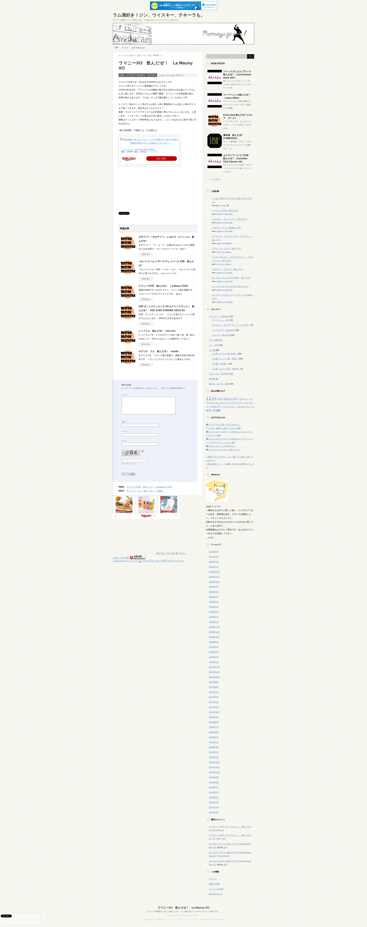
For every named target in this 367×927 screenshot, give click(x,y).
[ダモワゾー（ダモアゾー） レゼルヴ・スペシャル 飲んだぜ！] (128, 249)
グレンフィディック (231, 402)
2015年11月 (214, 767)
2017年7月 (214, 692)
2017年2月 (214, 707)
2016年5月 (214, 737)
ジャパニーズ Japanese (223, 252)
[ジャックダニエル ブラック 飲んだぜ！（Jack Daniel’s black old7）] (214, 83)
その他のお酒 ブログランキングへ (126, 561)
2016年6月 (214, 732)
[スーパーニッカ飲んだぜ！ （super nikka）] (214, 106)
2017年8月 (214, 687)
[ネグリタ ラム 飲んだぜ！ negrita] (128, 364)
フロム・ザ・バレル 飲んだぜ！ (227, 248)
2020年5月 (214, 602)
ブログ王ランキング (152, 561)
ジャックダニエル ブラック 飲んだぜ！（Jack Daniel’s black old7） (238, 74)
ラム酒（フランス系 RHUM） (171, 75)
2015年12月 (214, 762)
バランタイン (229, 407)
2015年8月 (214, 782)
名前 (124, 422)
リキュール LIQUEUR (219, 374)
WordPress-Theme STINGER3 (183, 915)
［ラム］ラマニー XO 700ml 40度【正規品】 (138, 149)
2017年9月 (214, 682)
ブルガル (240, 407)
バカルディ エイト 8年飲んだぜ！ (227, 228)
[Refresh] (142, 451)
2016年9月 (214, 717)
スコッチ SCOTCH (221, 335)
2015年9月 (214, 777)
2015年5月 (214, 797)
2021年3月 (214, 562)
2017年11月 (214, 672)
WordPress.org (215, 894)
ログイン (213, 879)
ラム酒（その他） (220, 364)
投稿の (214, 884)
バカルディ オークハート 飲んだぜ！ (230, 219)
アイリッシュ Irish (221, 320)
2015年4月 (214, 802)
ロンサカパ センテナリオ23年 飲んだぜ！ (231, 278)
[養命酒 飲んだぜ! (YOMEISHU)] (214, 147)
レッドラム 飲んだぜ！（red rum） (158, 331)
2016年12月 (214, 712)
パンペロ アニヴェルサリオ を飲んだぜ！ (230, 286)
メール (125, 431)
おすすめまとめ (138, 48)
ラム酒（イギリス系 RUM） (224, 243)
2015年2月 (214, 812)
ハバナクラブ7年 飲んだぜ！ (225, 210)
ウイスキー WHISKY (219, 316)
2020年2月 (214, 617)
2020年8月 (214, 592)
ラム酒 (212, 350)
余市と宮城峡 (213, 410)
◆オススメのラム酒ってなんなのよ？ (223, 424)
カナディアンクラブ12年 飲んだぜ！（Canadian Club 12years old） (237, 158)
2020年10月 (214, 582)
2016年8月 (214, 722)
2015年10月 (214, 772)
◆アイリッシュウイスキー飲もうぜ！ (223, 449)
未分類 (212, 379)
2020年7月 (214, 597)
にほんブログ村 (121, 558)
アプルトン (242, 398)
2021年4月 (214, 557)
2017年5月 (214, 702)
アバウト (125, 48)
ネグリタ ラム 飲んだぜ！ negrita (158, 351)
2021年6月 (214, 552)
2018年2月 (214, 657)
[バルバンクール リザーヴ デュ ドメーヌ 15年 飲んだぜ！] (128, 274)
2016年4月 (214, 742)
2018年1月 (214, 662)
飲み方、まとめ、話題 (222, 205)
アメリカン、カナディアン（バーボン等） (231, 325)
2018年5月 (214, 647)
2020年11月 (214, 577)
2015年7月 (214, 787)
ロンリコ (250, 407)
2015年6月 (214, 792)
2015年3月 (214, 807)
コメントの (216, 889)
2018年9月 (214, 642)
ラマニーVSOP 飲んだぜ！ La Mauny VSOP (163, 286)
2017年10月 (214, 677)
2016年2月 (214, 752)
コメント (125, 395)
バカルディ (215, 406)
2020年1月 (214, 622)
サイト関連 (214, 340)
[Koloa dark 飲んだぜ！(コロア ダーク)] (214, 126)
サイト (124, 441)
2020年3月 (214, 612)
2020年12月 (214, 572)
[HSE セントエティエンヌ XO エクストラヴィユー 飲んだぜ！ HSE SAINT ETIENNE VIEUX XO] (128, 319)
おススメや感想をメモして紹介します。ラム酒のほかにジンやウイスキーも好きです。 (183, 911)
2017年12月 (214, 667)
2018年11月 (214, 632)
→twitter (210, 537)
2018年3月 (214, 652)
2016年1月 (214, 757)
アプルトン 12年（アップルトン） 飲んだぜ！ (230, 826)
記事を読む (145, 254)
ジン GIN (213, 345)
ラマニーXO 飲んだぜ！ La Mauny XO (183, 907)
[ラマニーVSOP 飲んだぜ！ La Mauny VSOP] (128, 298)
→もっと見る (214, 179)
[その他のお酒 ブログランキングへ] (137, 558)
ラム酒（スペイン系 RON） (224, 214)
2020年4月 (214, 607)
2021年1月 (214, 567)
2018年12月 (214, 627)
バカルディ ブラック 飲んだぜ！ (228, 269)
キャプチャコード (128, 464)
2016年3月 (214, 747)
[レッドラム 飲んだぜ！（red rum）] (128, 343)
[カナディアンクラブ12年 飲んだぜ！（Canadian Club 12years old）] (214, 167)
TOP (116, 48)
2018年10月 (214, 637)
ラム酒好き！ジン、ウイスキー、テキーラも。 (159, 15)
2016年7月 (214, 727)
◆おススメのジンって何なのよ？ (221, 446)
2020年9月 (214, 587)
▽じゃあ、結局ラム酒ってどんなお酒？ (224, 428)
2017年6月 (214, 697)
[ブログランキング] (173, 561)
